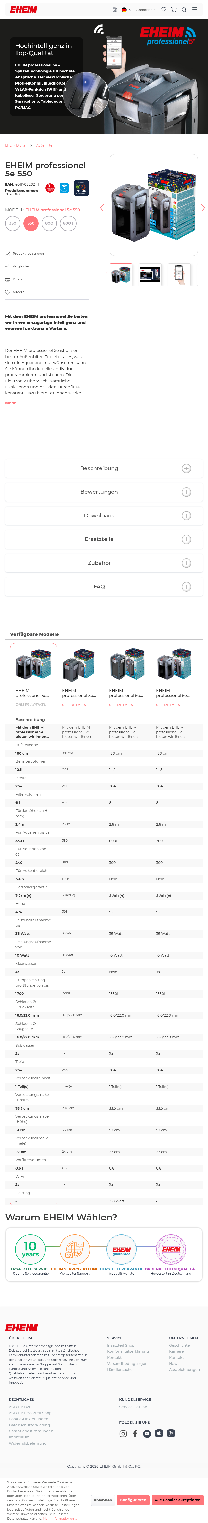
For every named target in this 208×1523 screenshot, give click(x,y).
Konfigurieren (133, 1500)
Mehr (10, 403)
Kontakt (114, 1358)
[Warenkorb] (174, 9)
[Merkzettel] (163, 9)
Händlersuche (120, 1370)
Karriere (176, 1351)
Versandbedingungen (127, 1364)
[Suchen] (184, 9)
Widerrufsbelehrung (28, 1443)
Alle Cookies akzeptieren (178, 1500)
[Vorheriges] (101, 205)
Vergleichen (22, 266)
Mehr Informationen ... (60, 1518)
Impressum (19, 1437)
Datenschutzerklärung (29, 1425)
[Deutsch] (126, 9)
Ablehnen (103, 1500)
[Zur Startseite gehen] (23, 9)
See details (74, 705)
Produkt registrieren (28, 253)
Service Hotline (133, 1407)
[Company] (115, 9)
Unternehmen (183, 1338)
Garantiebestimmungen (31, 1431)
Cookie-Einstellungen (28, 1419)
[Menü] (195, 9)
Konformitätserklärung (128, 1351)
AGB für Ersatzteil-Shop (30, 1413)
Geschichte (179, 1345)
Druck (17, 279)
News (174, 1364)
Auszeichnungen (184, 1370)
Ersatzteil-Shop (121, 1345)
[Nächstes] (203, 205)
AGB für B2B (20, 1407)
